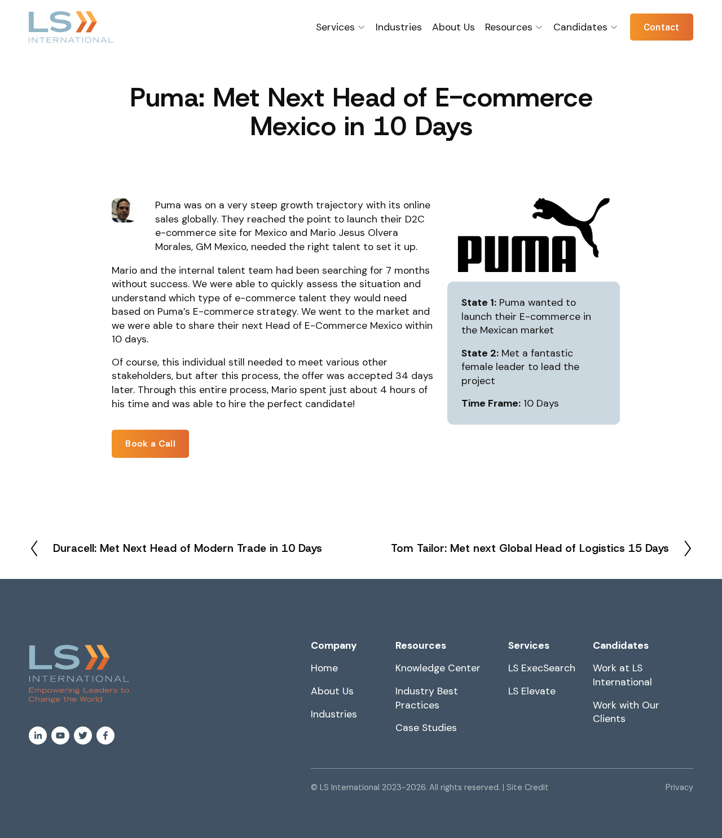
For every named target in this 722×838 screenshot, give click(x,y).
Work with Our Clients (626, 712)
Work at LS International (622, 675)
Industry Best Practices (426, 698)
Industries (399, 27)
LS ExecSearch (541, 668)
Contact (662, 27)
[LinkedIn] (38, 735)
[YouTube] (60, 735)
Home (324, 668)
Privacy (679, 787)
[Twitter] (83, 735)
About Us (453, 27)
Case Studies (426, 727)
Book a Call (150, 443)
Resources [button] (508, 27)
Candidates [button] (580, 27)
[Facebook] (105, 735)
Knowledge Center (438, 668)
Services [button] (335, 27)
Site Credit (528, 787)
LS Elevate (532, 691)
